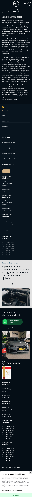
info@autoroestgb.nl (7, 210)
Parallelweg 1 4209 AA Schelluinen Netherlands (7, 183)
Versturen (6, 171)
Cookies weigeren (17, 490)
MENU (25, 3)
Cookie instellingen (6, 490)
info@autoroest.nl (6, 191)
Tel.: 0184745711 (6, 208)
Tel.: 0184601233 (6, 189)
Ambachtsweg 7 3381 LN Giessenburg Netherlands (7, 202)
